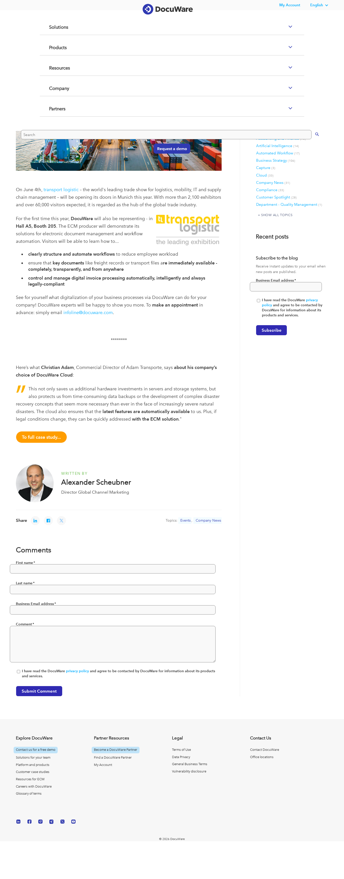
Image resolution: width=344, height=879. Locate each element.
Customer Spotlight (276, 197)
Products (52, 68)
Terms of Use (181, 750)
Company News (208, 520)
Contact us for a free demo (35, 750)
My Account (103, 765)
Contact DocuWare (264, 750)
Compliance (270, 190)
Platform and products (32, 765)
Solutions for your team (33, 757)
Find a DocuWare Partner (113, 757)
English (316, 5)
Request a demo (170, 168)
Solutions (52, 47)
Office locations (261, 757)
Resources (53, 88)
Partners (51, 129)
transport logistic (61, 189)
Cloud (264, 175)
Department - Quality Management (289, 204)
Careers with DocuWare (34, 786)
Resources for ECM (30, 779)
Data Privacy (181, 757)
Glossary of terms (29, 793)
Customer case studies (32, 772)
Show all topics (276, 215)
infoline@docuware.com (88, 312)
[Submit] (312, 153)
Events (185, 520)
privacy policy (77, 671)
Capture (265, 167)
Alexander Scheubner (96, 482)
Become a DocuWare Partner (115, 750)
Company (53, 109)
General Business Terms (189, 764)
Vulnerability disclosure (189, 771)
